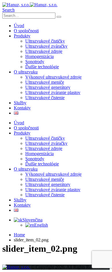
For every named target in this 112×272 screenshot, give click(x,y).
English (41, 225)
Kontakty (22, 107)
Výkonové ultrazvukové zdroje (53, 77)
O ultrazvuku (26, 71)
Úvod (19, 25)
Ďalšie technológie (42, 66)
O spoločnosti (26, 30)
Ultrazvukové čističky (45, 41)
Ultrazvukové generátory (47, 87)
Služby (20, 102)
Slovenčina (32, 219)
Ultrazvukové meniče (44, 82)
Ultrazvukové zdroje (43, 51)
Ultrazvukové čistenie (45, 97)
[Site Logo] (29, 4)
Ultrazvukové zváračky (46, 46)
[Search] (59, 17)
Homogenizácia (39, 56)
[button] (8, 9)
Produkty (22, 35)
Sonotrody (34, 61)
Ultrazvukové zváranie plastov (52, 92)
